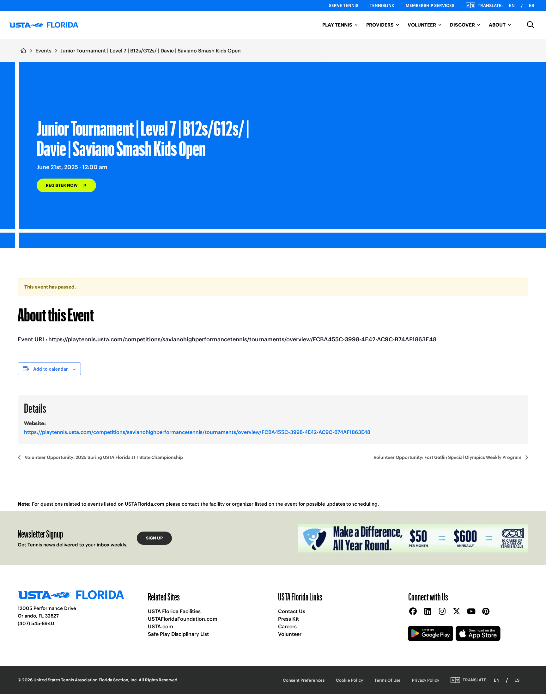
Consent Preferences (304, 680)
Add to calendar (50, 369)
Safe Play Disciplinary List (178, 634)
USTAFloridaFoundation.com (182, 619)
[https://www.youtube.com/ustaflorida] (471, 611)
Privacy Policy (425, 680)
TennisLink (382, 5)
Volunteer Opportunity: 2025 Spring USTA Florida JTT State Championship (103, 457)
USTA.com (160, 626)
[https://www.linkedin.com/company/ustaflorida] (427, 611)
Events (43, 50)
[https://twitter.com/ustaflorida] (456, 611)
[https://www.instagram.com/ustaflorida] (442, 611)
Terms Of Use (387, 680)
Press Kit (288, 619)
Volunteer (289, 634)
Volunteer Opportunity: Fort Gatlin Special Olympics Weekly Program (447, 457)
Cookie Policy (349, 680)
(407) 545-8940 (36, 623)
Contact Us (291, 611)
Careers (287, 626)
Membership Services (430, 5)
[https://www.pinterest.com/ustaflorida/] (485, 611)
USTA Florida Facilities (174, 611)
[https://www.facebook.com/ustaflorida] (413, 611)
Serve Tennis (343, 5)
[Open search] (531, 25)
